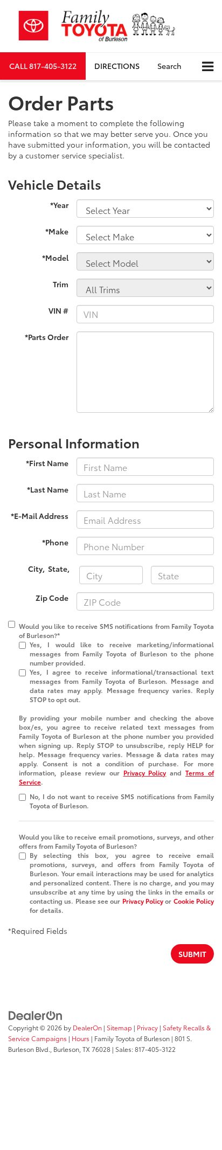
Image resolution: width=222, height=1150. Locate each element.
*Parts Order (46, 336)
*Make (56, 231)
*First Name (47, 463)
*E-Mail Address (39, 515)
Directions (117, 65)
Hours (80, 1038)
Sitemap (119, 1027)
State (57, 568)
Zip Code (52, 597)
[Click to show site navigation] (207, 66)
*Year (59, 204)
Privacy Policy (144, 772)
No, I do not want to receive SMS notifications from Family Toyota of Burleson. (122, 801)
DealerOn (87, 1027)
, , (49, 568)
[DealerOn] (35, 1014)
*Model (55, 257)
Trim (60, 284)
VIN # (58, 310)
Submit (192, 953)
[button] (43, 66)
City (35, 568)
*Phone (55, 542)
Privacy (147, 1027)
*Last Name (47, 489)
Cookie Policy (194, 900)
